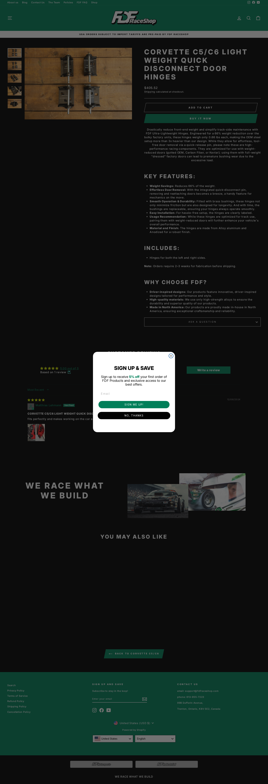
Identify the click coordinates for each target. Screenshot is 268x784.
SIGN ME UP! (134, 404)
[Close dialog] (171, 356)
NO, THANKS (134, 415)
